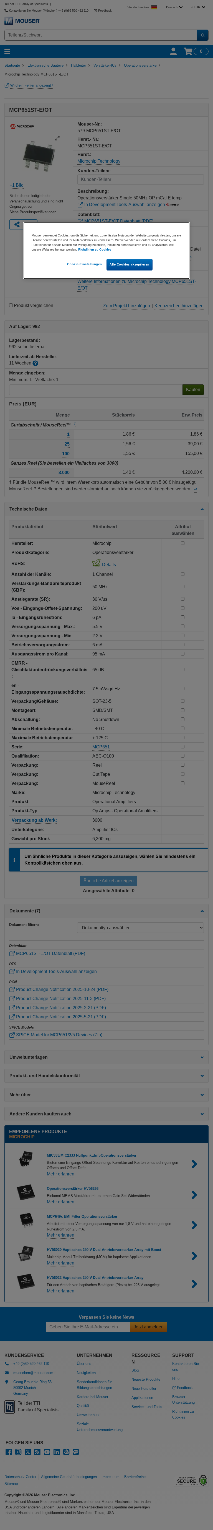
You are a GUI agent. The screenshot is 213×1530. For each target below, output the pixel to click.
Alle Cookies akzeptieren (129, 264)
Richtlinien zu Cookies (94, 249)
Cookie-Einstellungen (84, 264)
